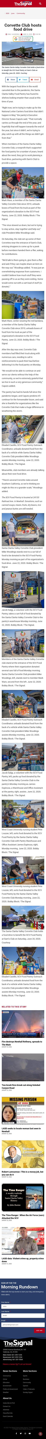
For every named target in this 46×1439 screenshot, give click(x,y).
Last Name (5, 1311)
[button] (5, 4)
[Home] (3, 13)
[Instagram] (25, 1433)
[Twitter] (21, 1433)
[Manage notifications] (40, 1434)
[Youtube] (30, 1433)
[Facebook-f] (16, 1433)
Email (3, 1320)
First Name (5, 1302)
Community (21, 13)
